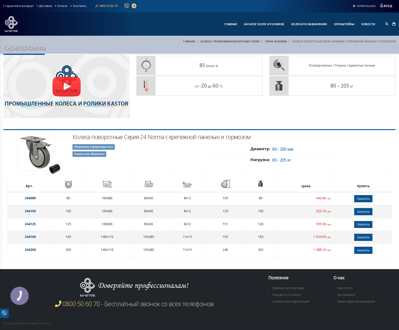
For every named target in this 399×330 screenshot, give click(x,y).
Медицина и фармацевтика (93, 146)
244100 (30, 211)
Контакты (79, 6)
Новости (368, 24)
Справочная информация (290, 301)
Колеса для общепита (89, 154)
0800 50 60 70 (108, 6)
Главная (230, 24)
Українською (366, 6)
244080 (30, 198)
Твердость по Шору (286, 295)
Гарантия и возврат (19, 6)
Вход (388, 6)
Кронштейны (344, 24)
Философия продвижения (356, 301)
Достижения (346, 295)
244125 (30, 224)
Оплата (62, 6)
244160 (30, 236)
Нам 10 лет (345, 288)
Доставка (45, 6)
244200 (30, 249)
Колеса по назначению (309, 24)
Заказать (363, 198)
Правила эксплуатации (288, 288)
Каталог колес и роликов (264, 24)
